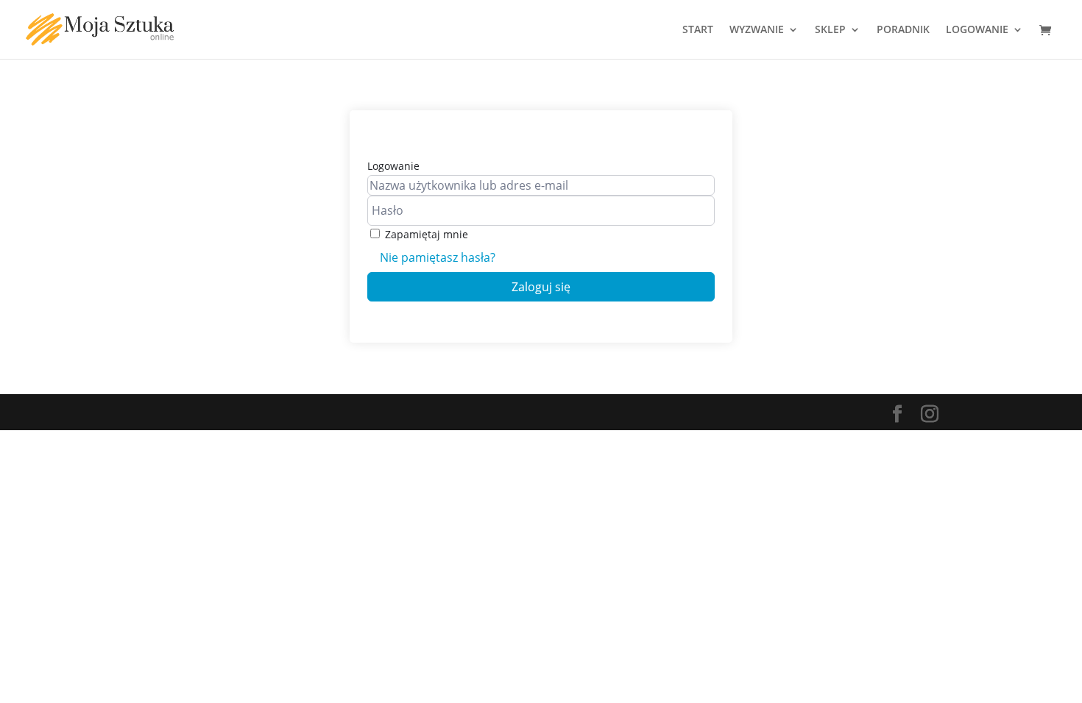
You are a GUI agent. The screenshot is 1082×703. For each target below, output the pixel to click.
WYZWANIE (756, 30)
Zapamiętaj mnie (426, 234)
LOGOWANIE (977, 30)
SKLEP (830, 30)
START (697, 30)
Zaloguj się (541, 287)
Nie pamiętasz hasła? (437, 257)
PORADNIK (903, 30)
